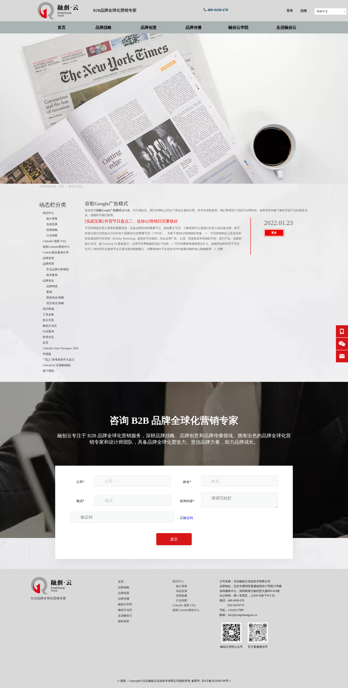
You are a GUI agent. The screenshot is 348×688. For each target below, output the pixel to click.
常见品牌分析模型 (57, 269)
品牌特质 (52, 286)
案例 (49, 291)
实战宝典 (52, 224)
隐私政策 (123, 621)
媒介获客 (52, 218)
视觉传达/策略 (55, 297)
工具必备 (48, 314)
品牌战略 (123, 587)
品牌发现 (48, 258)
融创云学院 (125, 604)
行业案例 (48, 331)
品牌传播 (123, 598)
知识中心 (48, 212)
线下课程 (48, 370)
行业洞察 (52, 235)
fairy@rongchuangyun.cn (242, 615)
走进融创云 (125, 615)
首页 (45, 342)
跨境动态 (48, 337)
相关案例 (52, 275)
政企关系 (48, 320)
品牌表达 (48, 280)
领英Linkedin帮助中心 (56, 246)
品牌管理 (48, 263)
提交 (174, 539)
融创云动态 (50, 325)
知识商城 (48, 308)
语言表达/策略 (55, 303)
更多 (274, 232)
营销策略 (52, 229)
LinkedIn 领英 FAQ (54, 241)
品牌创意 (123, 593)
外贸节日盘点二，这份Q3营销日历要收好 (141, 221)
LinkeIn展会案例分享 (56, 252)
